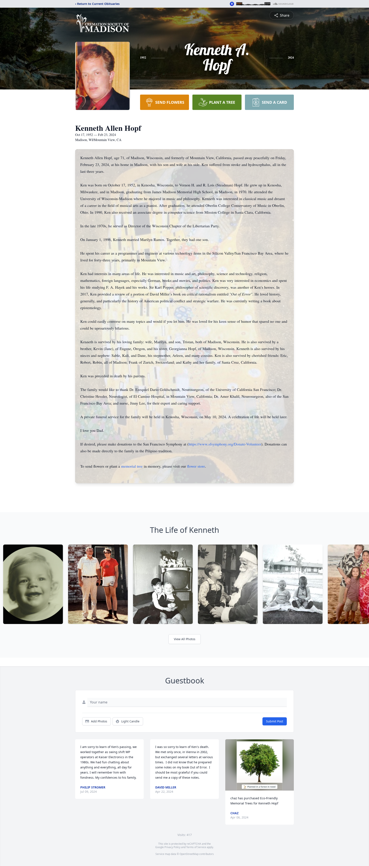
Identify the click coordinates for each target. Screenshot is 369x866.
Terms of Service (196, 847)
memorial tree (132, 466)
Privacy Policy (172, 847)
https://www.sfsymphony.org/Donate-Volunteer (225, 444)
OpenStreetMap (189, 854)
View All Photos (184, 639)
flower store (196, 466)
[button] (260, 765)
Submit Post (274, 721)
